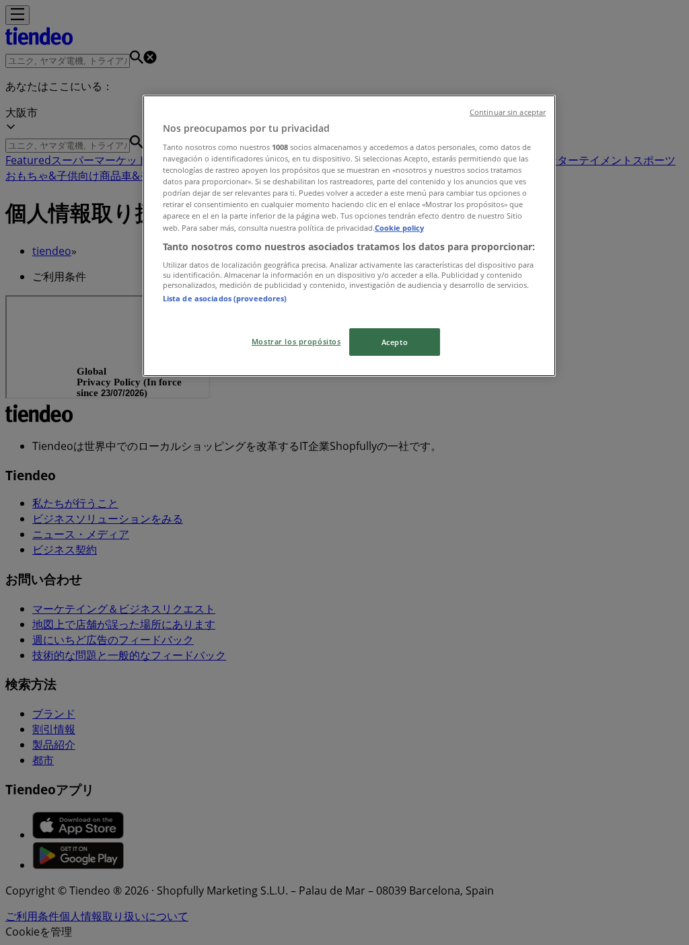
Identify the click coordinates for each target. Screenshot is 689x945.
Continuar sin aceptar (508, 112)
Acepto (395, 342)
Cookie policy (399, 228)
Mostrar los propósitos (296, 341)
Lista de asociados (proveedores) (225, 298)
